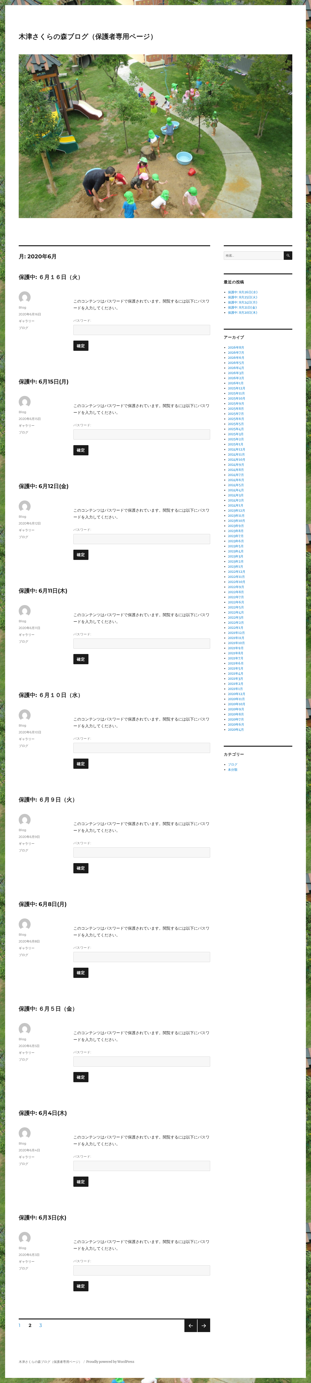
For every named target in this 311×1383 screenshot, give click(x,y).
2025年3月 (236, 434)
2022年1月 (235, 628)
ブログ (23, 328)
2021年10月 (236, 643)
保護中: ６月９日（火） (48, 799)
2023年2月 (236, 561)
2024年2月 (236, 500)
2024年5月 (236, 485)
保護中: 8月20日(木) (242, 313)
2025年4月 (236, 429)
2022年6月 (236, 602)
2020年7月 (236, 719)
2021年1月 (235, 689)
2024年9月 (236, 465)
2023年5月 (236, 546)
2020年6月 (236, 724)
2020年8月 (236, 714)
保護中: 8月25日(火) (242, 297)
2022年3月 (236, 617)
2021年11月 (236, 638)
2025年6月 (236, 419)
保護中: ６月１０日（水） (51, 695)
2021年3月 (235, 679)
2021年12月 (236, 633)
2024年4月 (236, 490)
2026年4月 (236, 368)
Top (299, 1371)
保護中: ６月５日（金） (48, 1008)
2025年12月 (236, 388)
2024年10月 (236, 460)
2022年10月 (236, 582)
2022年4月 (236, 612)
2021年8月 (235, 653)
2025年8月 (236, 409)
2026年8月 (236, 347)
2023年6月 (236, 541)
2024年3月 (236, 495)
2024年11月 (236, 454)
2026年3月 (236, 373)
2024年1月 (235, 505)
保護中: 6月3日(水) (42, 1217)
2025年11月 (236, 393)
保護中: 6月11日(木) (43, 590)
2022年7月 (236, 597)
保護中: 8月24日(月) (242, 302)
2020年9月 (236, 709)
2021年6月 (236, 663)
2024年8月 (236, 470)
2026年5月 (236, 363)
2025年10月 (236, 398)
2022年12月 (236, 572)
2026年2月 (236, 378)
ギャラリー (27, 321)
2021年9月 (236, 648)
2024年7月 (236, 475)
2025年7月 (236, 414)
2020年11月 (236, 699)
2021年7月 (235, 658)
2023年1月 (235, 567)
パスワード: (82, 320)
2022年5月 (236, 607)
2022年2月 (236, 623)
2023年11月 (236, 516)
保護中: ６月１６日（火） (51, 277)
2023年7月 (236, 536)
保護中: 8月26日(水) (243, 292)
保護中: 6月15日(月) (44, 381)
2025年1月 (235, 444)
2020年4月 (236, 730)
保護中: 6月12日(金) (44, 486)
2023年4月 (236, 551)
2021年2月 (235, 684)
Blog (22, 307)
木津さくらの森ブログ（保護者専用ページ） (88, 36)
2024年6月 (236, 480)
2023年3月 (235, 556)
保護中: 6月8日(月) (43, 904)
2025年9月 (236, 403)
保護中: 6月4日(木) (43, 1113)
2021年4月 (235, 673)
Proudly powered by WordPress (110, 1362)
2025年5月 (236, 424)
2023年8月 (236, 531)
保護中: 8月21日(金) (242, 307)
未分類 (232, 770)
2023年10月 (236, 521)
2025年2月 (236, 439)
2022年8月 (236, 592)
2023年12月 (236, 510)
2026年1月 (236, 383)
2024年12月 (236, 449)
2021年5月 (235, 668)
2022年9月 (236, 587)
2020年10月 (236, 704)
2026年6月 (236, 358)
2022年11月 (236, 577)
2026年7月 (236, 353)
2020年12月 (236, 694)
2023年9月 (236, 526)
